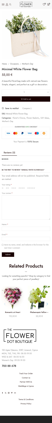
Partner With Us (26, 382)
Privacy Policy (26, 403)
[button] (47, 304)
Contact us (26, 377)
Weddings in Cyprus (26, 386)
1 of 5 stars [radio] (2, 188)
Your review (7, 193)
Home (4, 63)
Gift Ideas (45, 118)
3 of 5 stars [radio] (13, 188)
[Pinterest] (12, 393)
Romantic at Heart (12, 312)
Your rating (7, 184)
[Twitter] (5, 393)
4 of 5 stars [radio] (22, 188)
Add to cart (27, 99)
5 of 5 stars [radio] (31, 188)
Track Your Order (26, 373)
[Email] (15, 393)
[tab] (9, 152)
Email (4, 234)
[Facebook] (2, 393)
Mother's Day (27, 63)
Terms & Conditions (26, 399)
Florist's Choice (19, 118)
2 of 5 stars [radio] (7, 188)
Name (5, 224)
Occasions (14, 63)
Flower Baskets (32, 118)
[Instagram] (8, 393)
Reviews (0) (9, 152)
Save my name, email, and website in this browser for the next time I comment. (26, 246)
